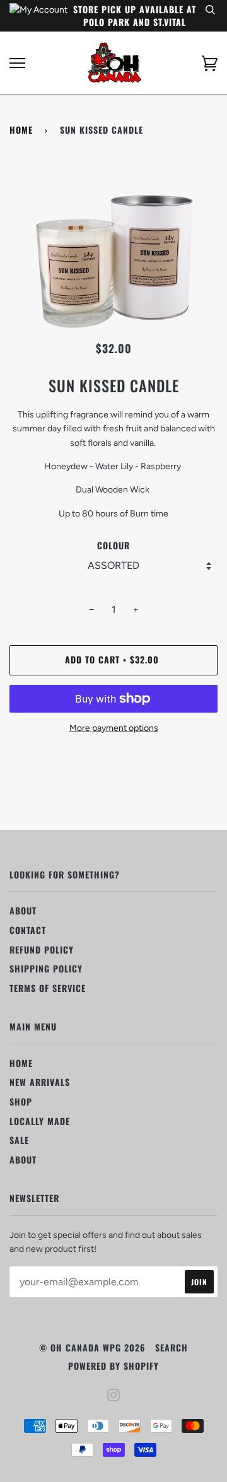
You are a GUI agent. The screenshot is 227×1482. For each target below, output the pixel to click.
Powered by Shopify (113, 1365)
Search (171, 1347)
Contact (27, 929)
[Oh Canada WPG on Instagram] (113, 1396)
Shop (20, 1101)
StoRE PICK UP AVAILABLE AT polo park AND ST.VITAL (134, 15)
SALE (19, 1140)
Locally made (39, 1121)
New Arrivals (39, 1081)
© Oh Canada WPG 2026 (92, 1347)
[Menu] (17, 63)
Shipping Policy (46, 968)
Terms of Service (47, 988)
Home (21, 129)
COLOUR (113, 545)
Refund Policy (41, 949)
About (23, 910)
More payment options (113, 728)
